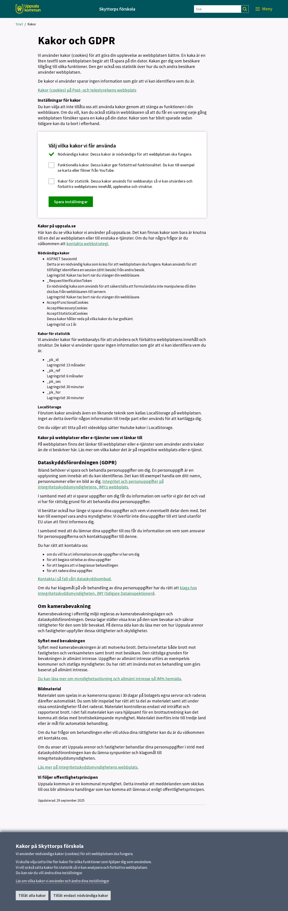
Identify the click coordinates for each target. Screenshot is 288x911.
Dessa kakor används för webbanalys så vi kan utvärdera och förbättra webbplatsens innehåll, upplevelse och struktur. (125, 183)
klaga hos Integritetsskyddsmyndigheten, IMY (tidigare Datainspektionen (117, 590)
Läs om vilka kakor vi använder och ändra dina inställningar (62, 880)
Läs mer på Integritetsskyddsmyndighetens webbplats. (88, 767)
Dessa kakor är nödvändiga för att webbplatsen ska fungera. (125, 154)
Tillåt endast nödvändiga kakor (80, 895)
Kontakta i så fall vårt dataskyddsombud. (75, 578)
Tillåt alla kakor (32, 895)
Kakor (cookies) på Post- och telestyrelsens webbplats (87, 90)
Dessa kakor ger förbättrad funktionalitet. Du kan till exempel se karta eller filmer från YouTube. (126, 167)
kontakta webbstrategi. (87, 243)
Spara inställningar (71, 201)
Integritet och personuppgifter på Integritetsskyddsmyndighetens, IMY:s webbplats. (101, 484)
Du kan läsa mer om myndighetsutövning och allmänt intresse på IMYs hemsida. (110, 678)
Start (19, 24)
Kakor (31, 24)
